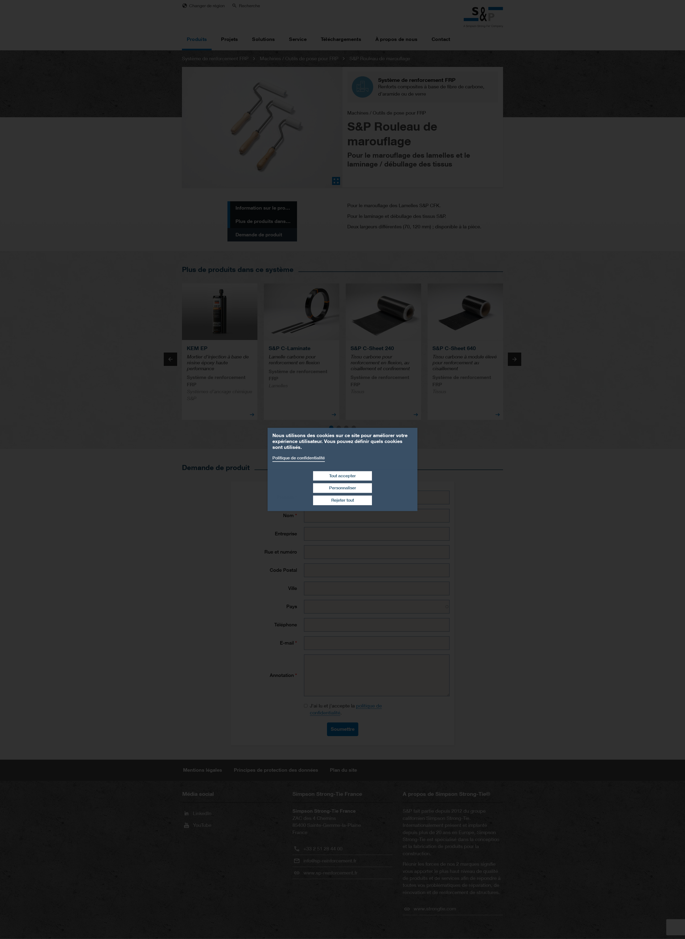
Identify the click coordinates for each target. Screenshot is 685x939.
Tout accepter (342, 475)
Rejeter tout (342, 500)
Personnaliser (342, 488)
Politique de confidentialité (298, 457)
